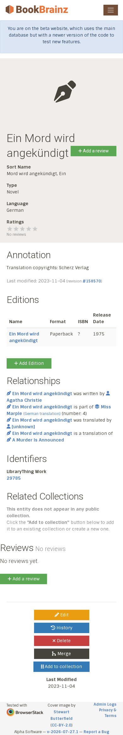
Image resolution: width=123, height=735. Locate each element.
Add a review (95, 150)
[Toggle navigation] (110, 10)
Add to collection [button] (63, 666)
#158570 (92, 281)
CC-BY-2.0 (61, 725)
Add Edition (31, 363)
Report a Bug (96, 731)
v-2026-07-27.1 (62, 731)
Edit (63, 615)
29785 (14, 478)
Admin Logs (105, 704)
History (64, 628)
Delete (63, 640)
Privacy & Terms (107, 713)
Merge (63, 653)
